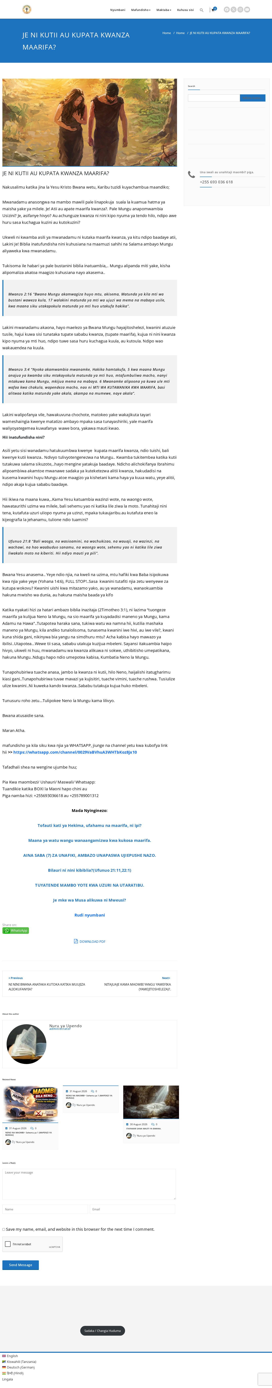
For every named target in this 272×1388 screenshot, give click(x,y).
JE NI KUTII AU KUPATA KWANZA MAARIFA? (55, 173)
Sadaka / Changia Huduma (102, 1331)
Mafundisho (140, 10)
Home (166, 33)
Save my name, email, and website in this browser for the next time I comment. (80, 1229)
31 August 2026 (17, 1128)
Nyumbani (117, 10)
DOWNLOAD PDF (92, 941)
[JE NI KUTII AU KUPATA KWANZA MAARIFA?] (89, 124)
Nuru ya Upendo (25, 1142)
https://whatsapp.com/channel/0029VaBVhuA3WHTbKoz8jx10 (75, 752)
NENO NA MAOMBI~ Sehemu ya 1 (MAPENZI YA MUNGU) (28, 1133)
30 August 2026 (138, 1124)
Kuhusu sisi (185, 10)
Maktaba (163, 10)
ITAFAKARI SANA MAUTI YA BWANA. (143, 1128)
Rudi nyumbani (89, 915)
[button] (202, 10)
